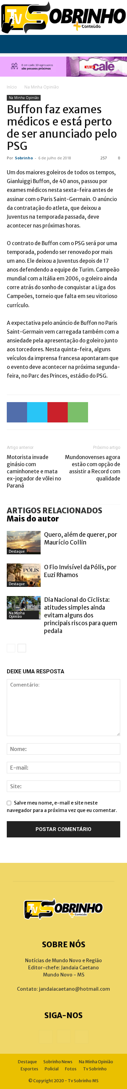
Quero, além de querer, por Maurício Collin (80, 538)
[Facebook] (17, 412)
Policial (52, 1068)
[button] (11, 44)
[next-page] (22, 648)
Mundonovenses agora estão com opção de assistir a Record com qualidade (92, 468)
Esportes (29, 1068)
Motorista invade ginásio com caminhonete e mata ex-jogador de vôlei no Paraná (34, 471)
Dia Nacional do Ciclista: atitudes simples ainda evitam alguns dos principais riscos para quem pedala (80, 615)
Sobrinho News (57, 1061)
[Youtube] (81, 1037)
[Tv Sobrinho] (63, 17)
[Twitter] (37, 412)
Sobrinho (24, 157)
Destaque (17, 551)
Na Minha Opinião (41, 87)
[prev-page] (11, 648)
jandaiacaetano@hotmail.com (74, 989)
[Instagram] (63, 1036)
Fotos (71, 1068)
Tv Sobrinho (95, 1068)
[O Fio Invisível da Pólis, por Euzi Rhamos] (24, 575)
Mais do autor (33, 519)
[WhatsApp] (78, 412)
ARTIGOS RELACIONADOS (54, 511)
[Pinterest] (57, 412)
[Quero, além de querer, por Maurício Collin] (24, 542)
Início (12, 87)
